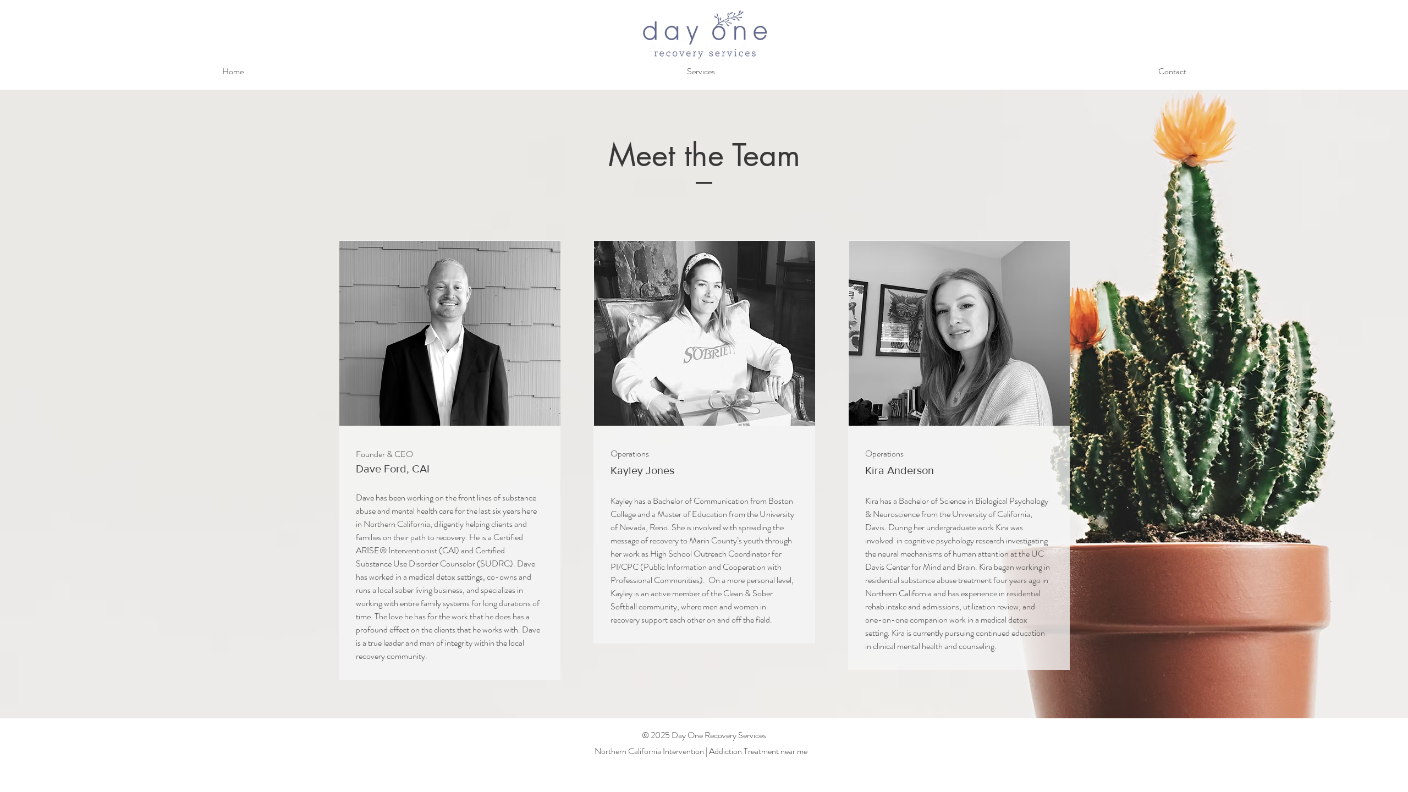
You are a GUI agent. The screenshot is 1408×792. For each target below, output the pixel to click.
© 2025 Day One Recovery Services (704, 735)
